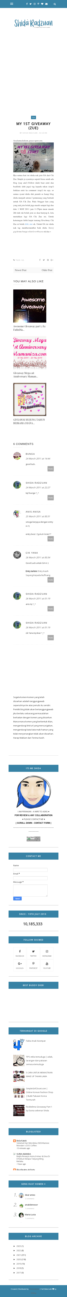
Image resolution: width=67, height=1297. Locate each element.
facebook (20, 956)
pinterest (33, 968)
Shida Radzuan (30, 133)
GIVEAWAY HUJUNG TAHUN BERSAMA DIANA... (29, 421)
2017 (19, 1272)
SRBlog (33, 1293)
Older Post (47, 270)
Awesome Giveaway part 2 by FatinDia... (29, 328)
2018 (19, 1268)
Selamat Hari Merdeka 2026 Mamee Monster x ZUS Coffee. (33, 1144)
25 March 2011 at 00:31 (38, 516)
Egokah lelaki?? (44, 534)
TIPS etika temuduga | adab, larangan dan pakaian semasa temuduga (39, 1060)
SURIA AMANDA (24, 1154)
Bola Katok (22, 1140)
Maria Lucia (30, 1214)
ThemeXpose (34, 1289)
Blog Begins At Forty (26, 1169)
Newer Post (20, 270)
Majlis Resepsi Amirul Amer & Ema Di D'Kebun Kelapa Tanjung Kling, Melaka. (33, 1159)
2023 (19, 1246)
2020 (19, 1259)
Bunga (30, 454)
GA (33, 117)
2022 (19, 1250)
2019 (19, 1263)
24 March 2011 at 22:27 (38, 487)
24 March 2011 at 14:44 (38, 458)
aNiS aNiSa (33, 511)
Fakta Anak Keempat (35, 1040)
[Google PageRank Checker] (33, 840)
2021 (19, 1255)
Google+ (20, 968)
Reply (50, 469)
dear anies (30, 1194)
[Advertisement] (33, 64)
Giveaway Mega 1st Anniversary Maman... (25, 374)
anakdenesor (31, 1204)
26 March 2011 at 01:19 (38, 598)
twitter (33, 956)
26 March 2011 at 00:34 (38, 557)
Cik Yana (32, 553)
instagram (46, 956)
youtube (47, 968)
